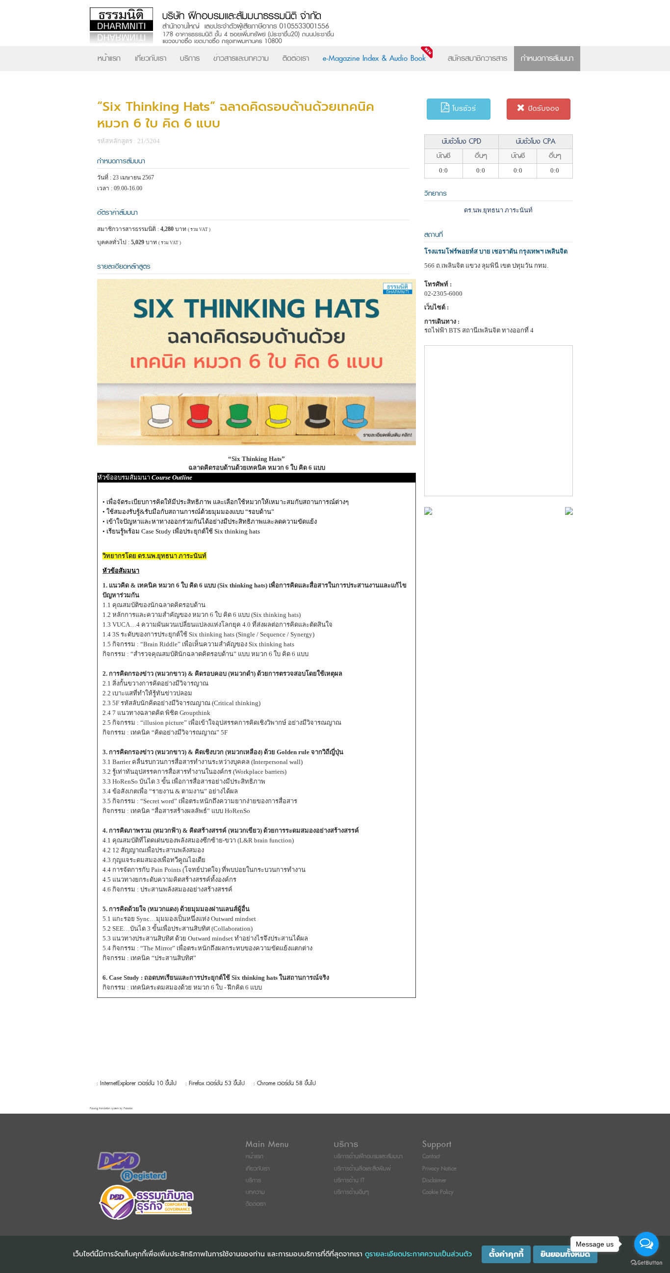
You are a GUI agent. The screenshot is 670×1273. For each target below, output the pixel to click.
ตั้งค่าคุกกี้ (506, 1254)
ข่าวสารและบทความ (241, 58)
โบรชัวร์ (463, 108)
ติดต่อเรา (296, 58)
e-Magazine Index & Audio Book (374, 58)
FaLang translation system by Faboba (111, 1108)
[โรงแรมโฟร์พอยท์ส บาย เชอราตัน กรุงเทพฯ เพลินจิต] (428, 510)
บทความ (255, 1192)
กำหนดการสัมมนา (547, 58)
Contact (431, 1156)
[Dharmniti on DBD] (132, 1167)
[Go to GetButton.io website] (646, 1263)
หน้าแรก (109, 58)
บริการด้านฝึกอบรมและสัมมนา (368, 1156)
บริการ (190, 58)
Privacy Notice (439, 1168)
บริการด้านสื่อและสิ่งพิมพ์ (362, 1168)
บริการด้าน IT (349, 1180)
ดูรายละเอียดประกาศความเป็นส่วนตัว (418, 1254)
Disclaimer (434, 1180)
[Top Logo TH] (315, 26)
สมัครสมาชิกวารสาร (477, 58)
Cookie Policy (437, 1192)
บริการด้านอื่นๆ (351, 1192)
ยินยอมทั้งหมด (565, 1254)
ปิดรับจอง (542, 108)
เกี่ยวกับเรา (150, 58)
